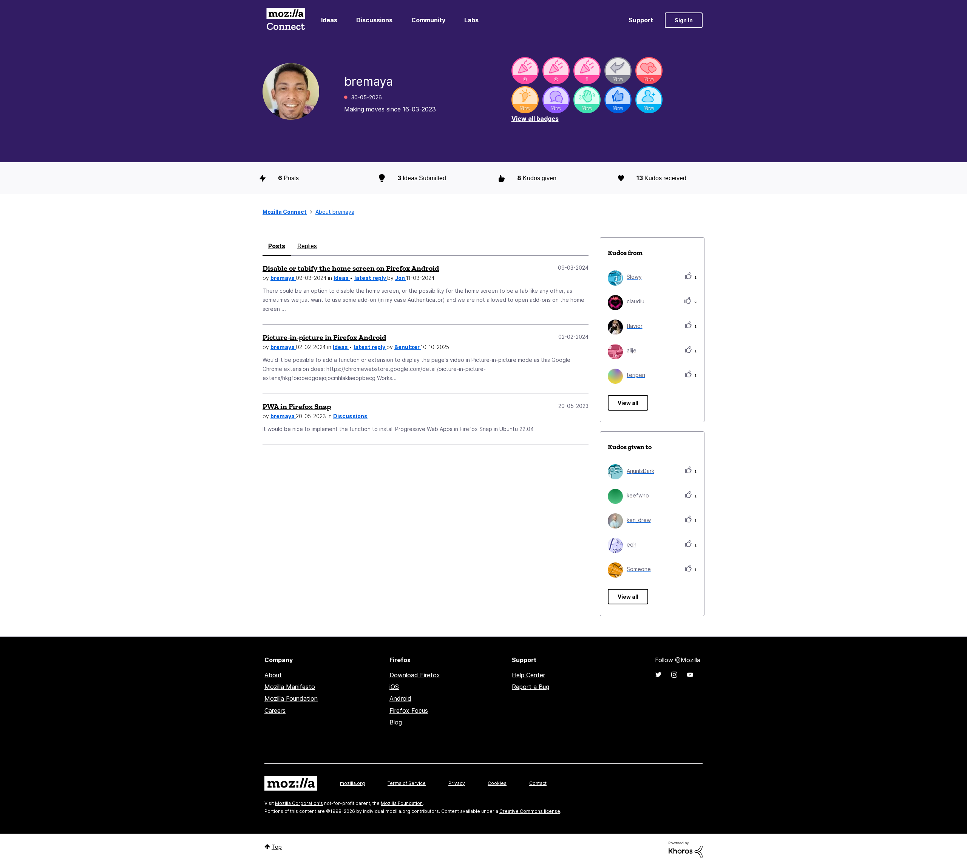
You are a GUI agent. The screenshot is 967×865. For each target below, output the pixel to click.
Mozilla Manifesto (289, 686)
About (273, 675)
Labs (471, 20)
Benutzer (407, 347)
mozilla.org (352, 783)
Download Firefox (414, 675)
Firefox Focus (408, 710)
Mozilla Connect (285, 20)
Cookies (497, 783)
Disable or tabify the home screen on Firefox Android (351, 268)
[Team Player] (618, 99)
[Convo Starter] (556, 99)
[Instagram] (674, 674)
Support (641, 20)
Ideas (329, 20)
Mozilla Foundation (291, 698)
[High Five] (649, 70)
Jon (400, 278)
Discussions (374, 20)
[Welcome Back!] (587, 99)
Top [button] (277, 846)
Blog (395, 722)
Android (400, 698)
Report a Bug (530, 686)
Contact (538, 783)
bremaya (283, 278)
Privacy (456, 783)
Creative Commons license (529, 811)
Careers (275, 710)
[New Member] (649, 99)
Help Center (528, 675)
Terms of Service (407, 783)
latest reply (370, 278)
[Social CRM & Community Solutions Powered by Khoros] (686, 849)
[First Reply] (618, 70)
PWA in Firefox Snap (297, 406)
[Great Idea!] (525, 99)
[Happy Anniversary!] (525, 70)
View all (628, 403)
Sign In (684, 20)
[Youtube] (690, 674)
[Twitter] (658, 674)
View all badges (535, 118)
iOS (394, 686)
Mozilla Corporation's (299, 803)
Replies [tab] (307, 246)
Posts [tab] (276, 246)
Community (428, 20)
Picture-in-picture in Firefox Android (324, 337)
